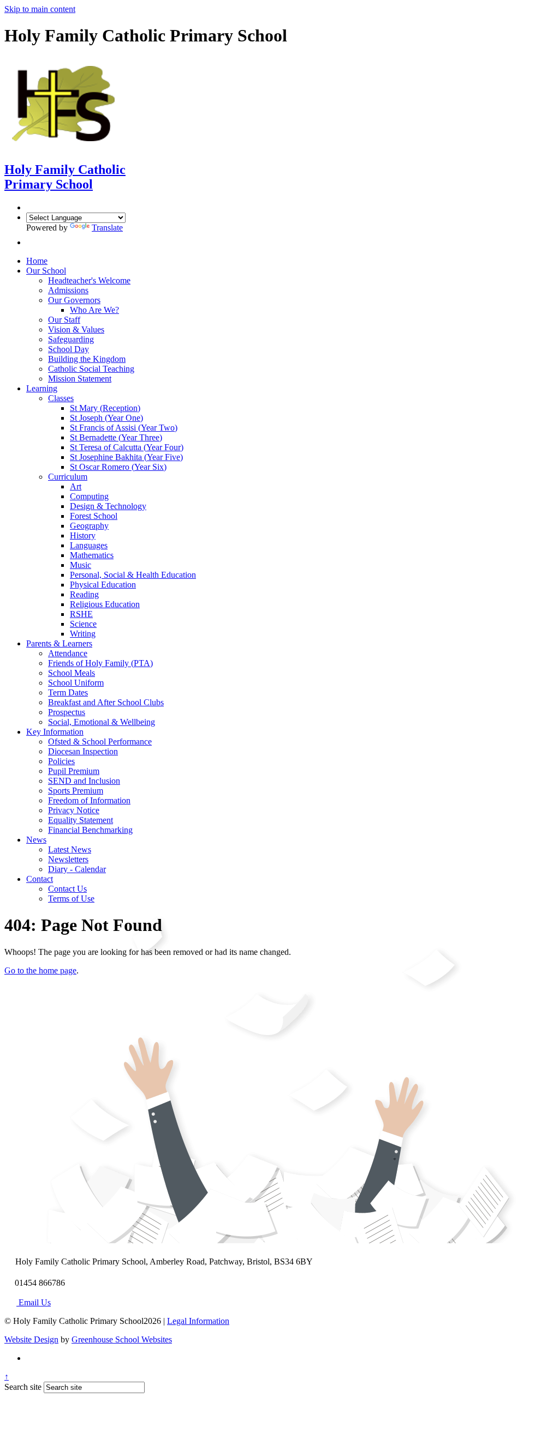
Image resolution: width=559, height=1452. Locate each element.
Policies (61, 761)
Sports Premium (75, 790)
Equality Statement (80, 820)
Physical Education (103, 584)
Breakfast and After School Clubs (106, 702)
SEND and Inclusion (84, 780)
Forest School (93, 516)
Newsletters (68, 859)
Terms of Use (71, 898)
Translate (107, 227)
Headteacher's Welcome (89, 280)
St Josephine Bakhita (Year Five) (126, 457)
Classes (61, 398)
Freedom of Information (89, 800)
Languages (89, 545)
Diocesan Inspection (83, 751)
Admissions (68, 290)
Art (75, 486)
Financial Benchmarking (90, 829)
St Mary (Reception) (105, 408)
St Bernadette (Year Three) (116, 437)
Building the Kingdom (87, 359)
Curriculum (67, 476)
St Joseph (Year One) (106, 417)
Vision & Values (76, 329)
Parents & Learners (59, 643)
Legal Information (198, 1321)
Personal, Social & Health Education (133, 574)
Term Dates (68, 692)
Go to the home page (40, 970)
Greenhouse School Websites (122, 1339)
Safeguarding (71, 339)
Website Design (31, 1339)
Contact (39, 879)
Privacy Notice (73, 810)
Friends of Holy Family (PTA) (100, 663)
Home (36, 260)
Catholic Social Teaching (91, 368)
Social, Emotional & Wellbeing (101, 722)
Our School (46, 270)
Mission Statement (79, 378)
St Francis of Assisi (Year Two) (123, 427)
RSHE (81, 614)
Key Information (55, 731)
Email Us (33, 1302)
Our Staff (64, 319)
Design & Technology (108, 506)
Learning (41, 388)
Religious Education (105, 604)
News (36, 839)
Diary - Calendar (77, 869)
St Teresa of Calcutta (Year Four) (126, 447)
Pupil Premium (73, 771)
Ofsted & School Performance (100, 741)
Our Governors (74, 300)
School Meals (71, 672)
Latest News (69, 849)
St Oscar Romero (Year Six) (118, 466)
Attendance (67, 653)
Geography (89, 525)
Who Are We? (94, 309)
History (83, 535)
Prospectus (66, 712)
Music (80, 565)
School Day (68, 349)
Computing (89, 496)
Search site (22, 1387)
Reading (84, 594)
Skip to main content (39, 9)
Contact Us (67, 888)
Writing (83, 633)
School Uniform (76, 682)
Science (83, 623)
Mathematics (92, 555)
